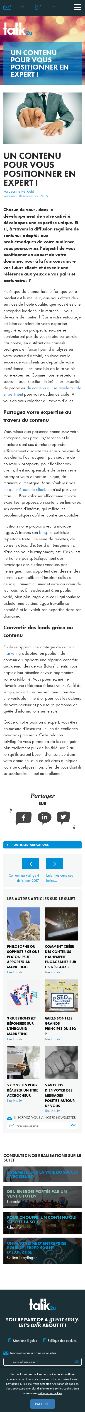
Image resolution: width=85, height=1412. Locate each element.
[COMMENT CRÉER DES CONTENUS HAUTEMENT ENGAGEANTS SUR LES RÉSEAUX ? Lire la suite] (61, 907)
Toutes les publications (30, 845)
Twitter (37, 7)
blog (43, 532)
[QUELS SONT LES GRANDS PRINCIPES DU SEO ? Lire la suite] (61, 979)
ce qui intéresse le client (24, 489)
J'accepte (42, 1404)
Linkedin (52, 7)
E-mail (7, 7)
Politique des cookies (62, 1340)
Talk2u (17, 29)
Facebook (22, 7)
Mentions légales (25, 1340)
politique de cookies (49, 1393)
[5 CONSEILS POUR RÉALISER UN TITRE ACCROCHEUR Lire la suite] (23, 1046)
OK (73, 1125)
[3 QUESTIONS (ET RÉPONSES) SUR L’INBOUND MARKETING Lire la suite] (23, 979)
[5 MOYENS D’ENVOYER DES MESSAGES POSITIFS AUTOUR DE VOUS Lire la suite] (61, 1046)
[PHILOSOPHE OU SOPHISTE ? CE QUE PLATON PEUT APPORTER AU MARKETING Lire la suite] (23, 907)
